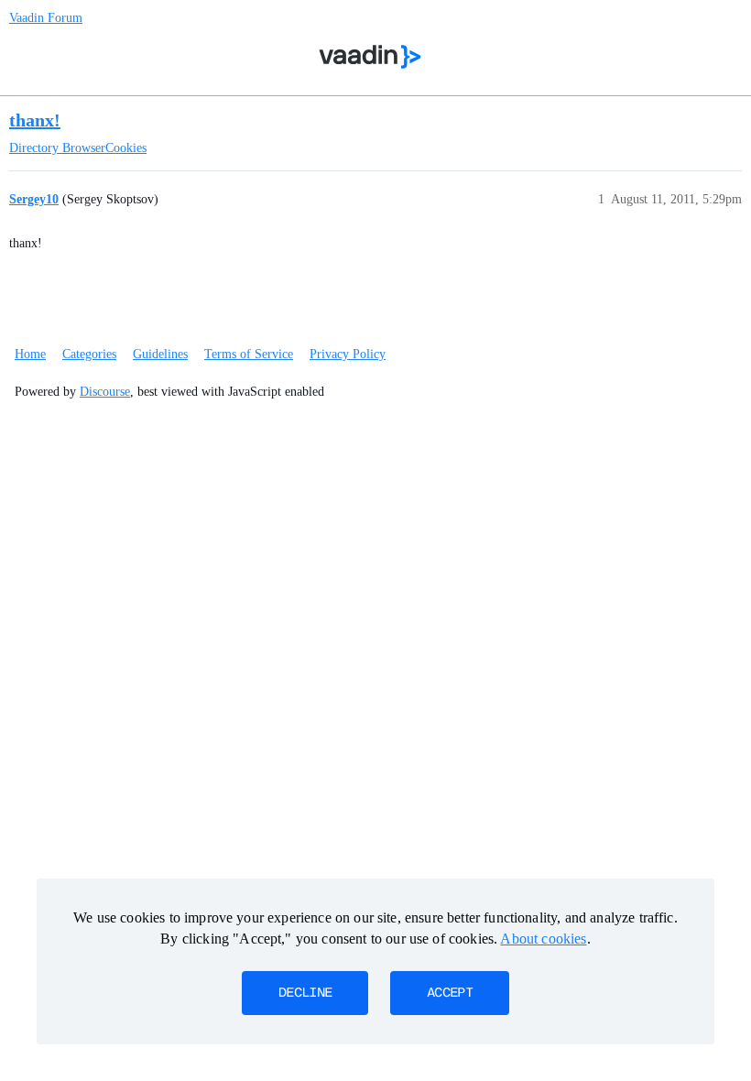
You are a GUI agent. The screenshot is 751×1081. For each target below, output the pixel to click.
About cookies (543, 938)
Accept (450, 993)
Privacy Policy (348, 354)
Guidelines (160, 354)
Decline (305, 993)
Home (30, 354)
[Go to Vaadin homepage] (370, 56)
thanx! (34, 120)
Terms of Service (248, 354)
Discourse (105, 392)
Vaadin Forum (45, 18)
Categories (89, 354)
